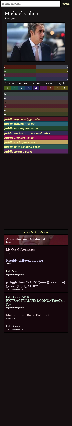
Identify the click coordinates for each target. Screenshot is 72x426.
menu (66, 3)
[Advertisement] (36, 193)
